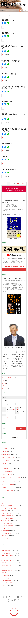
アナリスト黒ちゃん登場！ (7, 583)
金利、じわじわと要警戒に (7, 533)
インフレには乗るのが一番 (7, 490)
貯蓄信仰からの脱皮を (6, 454)
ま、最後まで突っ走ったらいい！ (8, 487)
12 (10, 409)
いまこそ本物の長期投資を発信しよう (9, 471)
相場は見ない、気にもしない (11, 61)
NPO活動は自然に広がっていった (8, 560)
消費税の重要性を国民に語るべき (8, 568)
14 (17, 409)
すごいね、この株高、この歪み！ (8, 528)
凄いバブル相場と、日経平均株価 (8, 523)
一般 (6, 80)
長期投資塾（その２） (8, 33)
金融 (6, 67)
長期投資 (7, 54)
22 (18, 183)
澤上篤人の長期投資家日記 (14, 599)
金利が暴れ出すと (5, 530)
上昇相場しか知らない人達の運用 (8, 457)
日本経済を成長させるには (7, 580)
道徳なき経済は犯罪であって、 (8, 570)
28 (17, 413)
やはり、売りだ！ (5, 535)
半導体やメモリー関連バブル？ (8, 513)
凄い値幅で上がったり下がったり (8, 515)
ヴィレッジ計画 (4, 451)
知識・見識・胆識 (5, 575)
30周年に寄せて (4, 573)
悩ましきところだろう (6, 520)
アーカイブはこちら (14, 269)
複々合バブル (4, 463)
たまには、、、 (4, 585)
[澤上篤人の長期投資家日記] (14, 4)
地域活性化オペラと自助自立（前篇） (9, 565)
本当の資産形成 (4, 448)
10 (4, 409)
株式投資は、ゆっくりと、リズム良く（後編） (11, 477)
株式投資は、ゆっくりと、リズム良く (9, 481)
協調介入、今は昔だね (6, 558)
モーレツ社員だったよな (6, 550)
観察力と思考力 (6, 144)
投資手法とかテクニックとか (7, 468)
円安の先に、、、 (5, 503)
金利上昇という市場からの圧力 (8, 538)
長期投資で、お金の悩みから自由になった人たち (13, 130)
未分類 (4, 383)
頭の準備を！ (4, 510)
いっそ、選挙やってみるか (7, 553)
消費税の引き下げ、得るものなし (8, 578)
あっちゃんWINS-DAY (7, 377)
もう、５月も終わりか (8, 169)
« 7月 (7, 417)
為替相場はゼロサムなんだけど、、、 (9, 518)
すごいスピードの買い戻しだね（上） (9, 508)
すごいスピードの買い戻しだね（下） (9, 505)
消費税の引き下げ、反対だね (7, 555)
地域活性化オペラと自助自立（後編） (9, 563)
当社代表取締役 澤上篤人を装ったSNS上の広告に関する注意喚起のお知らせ (14, 189)
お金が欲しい (5, 157)
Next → (23, 183)
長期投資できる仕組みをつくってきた (13, 115)
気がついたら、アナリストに (7, 466)
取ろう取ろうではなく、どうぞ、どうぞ (13, 47)
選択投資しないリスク (8, 101)
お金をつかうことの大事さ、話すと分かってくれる (13, 87)
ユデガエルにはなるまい (9, 74)
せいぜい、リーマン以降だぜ (7, 484)
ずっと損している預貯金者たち (8, 525)
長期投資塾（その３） (8, 20)
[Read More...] (3, 27)
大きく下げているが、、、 (7, 460)
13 (13, 409)
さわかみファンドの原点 (6, 474)
